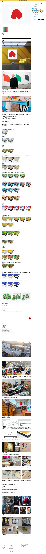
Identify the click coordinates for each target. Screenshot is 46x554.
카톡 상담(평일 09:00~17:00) (4, 547)
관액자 (40, 9)
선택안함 (36, 8)
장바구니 (35, 19)
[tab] (16, 335)
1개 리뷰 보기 (34, 5)
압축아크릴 (33, 9)
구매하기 (41, 19)
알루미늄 (36, 9)
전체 (33, 8)
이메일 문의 (3, 548)
